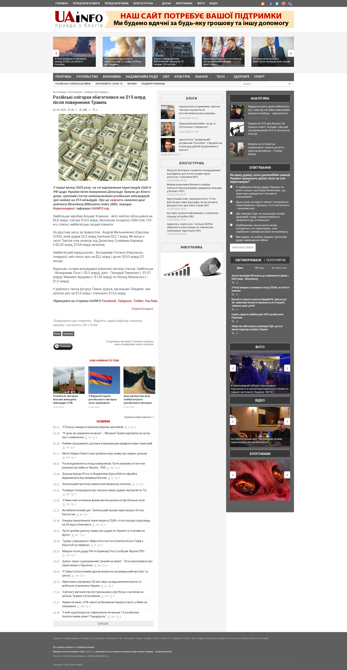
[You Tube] (283, 4)
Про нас (57, 656)
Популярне (276, 260)
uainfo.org (90, 651)
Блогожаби (184, 3)
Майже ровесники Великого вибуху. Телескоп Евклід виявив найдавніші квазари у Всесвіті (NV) (194, 188)
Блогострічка (142, 4)
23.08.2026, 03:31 (177, 219)
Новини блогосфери (96, 92)
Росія (57, 333)
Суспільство (87, 76)
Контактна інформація (74, 656)
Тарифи (132, 83)
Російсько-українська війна (73, 83)
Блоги (191, 98)
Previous (55, 53)
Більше (103, 623)
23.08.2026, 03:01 (177, 234)
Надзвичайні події (142, 76)
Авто (164, 638)
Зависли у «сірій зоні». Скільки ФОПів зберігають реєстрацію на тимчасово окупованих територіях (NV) (190, 227)
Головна (61, 3)
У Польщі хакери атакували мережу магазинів (92, 427)
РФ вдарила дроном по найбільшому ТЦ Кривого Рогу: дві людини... (123, 61)
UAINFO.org (100, 208)
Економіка (112, 76)
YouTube (151, 301)
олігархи (68, 333)
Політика (63, 76)
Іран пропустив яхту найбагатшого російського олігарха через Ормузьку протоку (138, 402)
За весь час (279, 267)
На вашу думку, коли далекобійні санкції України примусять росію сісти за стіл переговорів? (260, 178)
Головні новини (71, 638)
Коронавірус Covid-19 (109, 83)
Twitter (138, 301)
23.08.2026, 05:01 (177, 180)
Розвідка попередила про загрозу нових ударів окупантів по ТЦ (104, 490)
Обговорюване (248, 260)
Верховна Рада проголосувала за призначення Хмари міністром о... (222, 61)
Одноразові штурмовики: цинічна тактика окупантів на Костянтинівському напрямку (199, 110)
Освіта (156, 638)
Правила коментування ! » (139, 417)
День (240, 267)
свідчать (116, 200)
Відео (213, 3)
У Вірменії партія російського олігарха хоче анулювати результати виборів (103, 401)
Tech (219, 77)
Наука (139, 638)
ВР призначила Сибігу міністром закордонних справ (271, 60)
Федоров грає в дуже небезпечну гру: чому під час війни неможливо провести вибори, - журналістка (269, 110)
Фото (201, 3)
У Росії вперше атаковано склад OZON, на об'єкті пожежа (71, 61)
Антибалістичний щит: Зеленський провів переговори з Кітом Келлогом (256, 440)
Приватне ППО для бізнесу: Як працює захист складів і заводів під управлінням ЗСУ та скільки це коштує (269, 128)
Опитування (260, 168)
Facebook (109, 301)
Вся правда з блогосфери (67, 92)
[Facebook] (269, 4)
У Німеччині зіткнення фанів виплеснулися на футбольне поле (103, 500)
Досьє (166, 3)
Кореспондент (64, 208)
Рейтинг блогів (248, 638)
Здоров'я (241, 76)
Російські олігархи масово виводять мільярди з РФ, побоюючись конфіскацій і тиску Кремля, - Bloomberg (67, 404)
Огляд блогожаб (117, 3)
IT (169, 638)
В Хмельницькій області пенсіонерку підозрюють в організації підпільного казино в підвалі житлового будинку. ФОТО (260, 388)
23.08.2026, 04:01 (177, 208)
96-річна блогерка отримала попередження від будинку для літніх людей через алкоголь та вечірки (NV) (193, 173)
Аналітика (260, 98)
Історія (147, 638)
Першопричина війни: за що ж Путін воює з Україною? (197, 125)
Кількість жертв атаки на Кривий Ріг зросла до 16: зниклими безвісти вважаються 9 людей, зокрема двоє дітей (259, 302)
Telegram (124, 301)
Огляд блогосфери (86, 3)
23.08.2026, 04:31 (177, 194)
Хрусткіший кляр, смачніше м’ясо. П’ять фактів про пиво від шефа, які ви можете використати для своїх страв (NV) (192, 202)
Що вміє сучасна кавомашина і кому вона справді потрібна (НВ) (192, 214)
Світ (166, 76)
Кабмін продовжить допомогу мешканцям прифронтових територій (107, 443)
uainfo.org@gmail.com (98, 656)
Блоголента (233, 638)
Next (292, 53)
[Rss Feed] (262, 4)
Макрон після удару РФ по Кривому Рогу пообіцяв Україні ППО (103, 551)
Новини (103, 421)
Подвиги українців (153, 83)
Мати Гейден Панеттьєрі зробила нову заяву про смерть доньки (104, 453)
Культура (182, 76)
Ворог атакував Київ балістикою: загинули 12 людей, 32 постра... (169, 61)
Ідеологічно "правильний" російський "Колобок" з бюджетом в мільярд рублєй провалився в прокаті (200, 144)
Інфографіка (191, 247)
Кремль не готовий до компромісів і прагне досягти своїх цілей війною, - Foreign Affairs (266, 149)
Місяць (259, 267)
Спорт (259, 76)
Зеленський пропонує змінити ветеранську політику (96, 484)
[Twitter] (276, 4)
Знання (200, 77)
